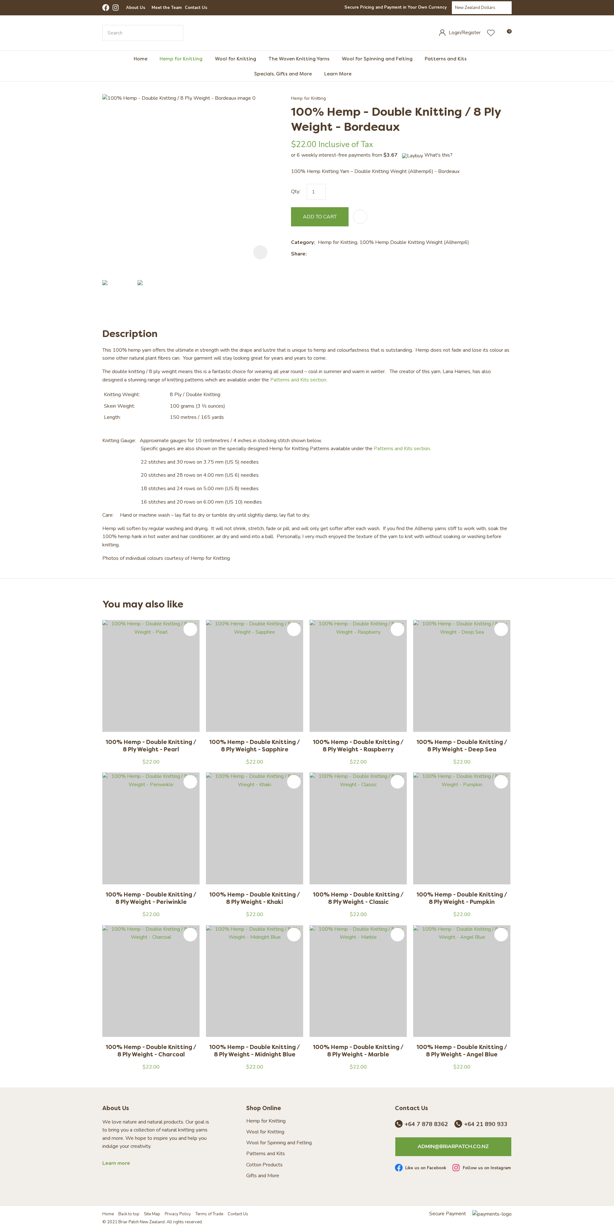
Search (175, 33)
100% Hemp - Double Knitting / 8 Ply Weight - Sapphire (254, 745)
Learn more (116, 1163)
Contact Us (196, 8)
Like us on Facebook (425, 1168)
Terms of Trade (209, 1214)
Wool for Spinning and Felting (377, 59)
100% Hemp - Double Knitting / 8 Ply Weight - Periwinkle (151, 898)
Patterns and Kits (446, 59)
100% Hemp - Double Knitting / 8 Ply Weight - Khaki (254, 898)
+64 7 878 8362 (426, 1124)
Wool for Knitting (235, 59)
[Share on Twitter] (319, 253)
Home (140, 59)
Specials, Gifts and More (283, 74)
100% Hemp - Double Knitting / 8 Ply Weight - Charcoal (151, 1050)
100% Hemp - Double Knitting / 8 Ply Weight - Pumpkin (461, 898)
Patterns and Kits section (298, 379)
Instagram (116, 7)
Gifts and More (262, 1176)
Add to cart (320, 216)
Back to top (128, 1214)
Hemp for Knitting (181, 59)
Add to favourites (190, 629)
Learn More (337, 74)
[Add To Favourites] (360, 217)
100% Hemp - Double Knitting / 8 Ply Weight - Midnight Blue (254, 1050)
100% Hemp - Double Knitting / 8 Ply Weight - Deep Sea (461, 745)
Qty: (295, 191)
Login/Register (465, 32)
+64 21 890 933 (486, 1124)
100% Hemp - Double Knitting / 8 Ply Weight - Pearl (151, 745)
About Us (135, 8)
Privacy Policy (178, 1214)
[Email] (329, 254)
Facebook (105, 7)
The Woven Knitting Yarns (298, 59)
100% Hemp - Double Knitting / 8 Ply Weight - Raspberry (358, 745)
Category (302, 242)
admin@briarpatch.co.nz (453, 1146)
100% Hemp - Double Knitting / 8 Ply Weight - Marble (358, 1050)
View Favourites (491, 33)
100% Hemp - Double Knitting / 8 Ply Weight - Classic (358, 898)
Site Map (152, 1214)
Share (298, 253)
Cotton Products (264, 1165)
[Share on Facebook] (311, 254)
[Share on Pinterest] (339, 254)
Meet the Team (167, 8)
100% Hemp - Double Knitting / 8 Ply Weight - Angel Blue (461, 1050)
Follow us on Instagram (487, 1168)
